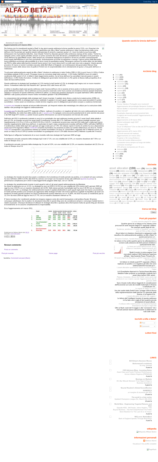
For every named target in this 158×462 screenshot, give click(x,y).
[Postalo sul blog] (7, 236)
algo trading (122, 197)
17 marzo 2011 (122, 124)
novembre (121, 84)
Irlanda (122, 189)
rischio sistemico (135, 193)
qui (26, 115)
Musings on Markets (144, 379)
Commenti (145, 326)
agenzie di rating (150, 185)
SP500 (119, 203)
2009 (117, 156)
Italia (129, 175)
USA (142, 179)
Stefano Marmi (151, 441)
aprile (119, 99)
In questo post (9, 105)
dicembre (121, 81)
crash (150, 179)
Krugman (136, 185)
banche (149, 168)
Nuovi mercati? (122, 111)
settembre (121, 88)
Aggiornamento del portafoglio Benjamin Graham (135, 106)
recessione (113, 199)
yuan (145, 193)
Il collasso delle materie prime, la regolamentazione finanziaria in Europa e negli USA (137, 305)
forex (149, 181)
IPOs (126, 185)
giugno (120, 95)
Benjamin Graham (126, 177)
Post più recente (8, 253)
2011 (117, 79)
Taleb (125, 203)
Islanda (123, 199)
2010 (117, 154)
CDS (137, 175)
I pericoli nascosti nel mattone (128, 133)
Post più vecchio (99, 253)
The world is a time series (142, 397)
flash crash (113, 181)
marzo (119, 102)
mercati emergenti (140, 191)
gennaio (120, 151)
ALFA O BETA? (28, 10)
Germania (116, 185)
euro (138, 168)
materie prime (142, 189)
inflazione (125, 181)
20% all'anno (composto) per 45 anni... (131, 147)
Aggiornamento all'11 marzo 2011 (129, 131)
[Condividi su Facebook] (12, 236)
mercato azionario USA (124, 173)
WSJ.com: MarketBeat (143, 417)
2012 (117, 77)
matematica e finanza (143, 201)
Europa (112, 175)
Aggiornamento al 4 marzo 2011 (18, 45)
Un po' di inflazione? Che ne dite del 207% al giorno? (136, 127)
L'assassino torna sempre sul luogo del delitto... (134, 142)
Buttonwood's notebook (142, 363)
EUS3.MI (33, 128)
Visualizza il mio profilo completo (144, 444)
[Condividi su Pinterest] (14, 236)
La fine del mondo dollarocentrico (129, 140)
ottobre (120, 86)
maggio (120, 97)
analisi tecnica (135, 197)
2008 (117, 158)
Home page (53, 253)
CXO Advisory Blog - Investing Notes (137, 370)
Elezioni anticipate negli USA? (128, 122)
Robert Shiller (143, 199)
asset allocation (15, 234)
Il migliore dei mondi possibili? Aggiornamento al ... (135, 115)
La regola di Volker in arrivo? (145, 288)
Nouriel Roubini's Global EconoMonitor (136, 388)
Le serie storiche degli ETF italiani (144, 221)
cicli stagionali (149, 197)
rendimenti (112, 195)
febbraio (120, 149)
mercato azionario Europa (143, 187)
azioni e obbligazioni (145, 177)
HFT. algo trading (142, 195)
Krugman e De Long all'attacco (128, 138)
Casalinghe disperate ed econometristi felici (133, 113)
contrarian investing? (124, 145)
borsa (152, 193)
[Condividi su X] (10, 236)
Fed (141, 181)
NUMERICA (147, 390)
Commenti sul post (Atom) (20, 258)
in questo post (47, 113)
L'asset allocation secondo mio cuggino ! (141, 296)
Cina (134, 181)
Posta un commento (11, 249)
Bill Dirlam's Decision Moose (140, 361)
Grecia (112, 171)
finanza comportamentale (118, 193)
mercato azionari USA (148, 183)
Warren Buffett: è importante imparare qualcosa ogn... (136, 109)
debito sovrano (126, 171)
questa (83, 179)
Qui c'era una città (123, 129)
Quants (132, 199)
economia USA (129, 183)
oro (121, 175)
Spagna (151, 191)
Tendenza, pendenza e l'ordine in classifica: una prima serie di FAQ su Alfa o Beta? (136, 230)
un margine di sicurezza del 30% (140, 392)
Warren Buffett (126, 191)
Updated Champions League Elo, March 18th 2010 (133, 399)
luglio (119, 93)
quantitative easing (120, 187)
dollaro (133, 179)
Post (143, 323)
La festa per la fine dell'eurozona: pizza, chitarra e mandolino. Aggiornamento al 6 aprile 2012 (141, 248)
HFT (154, 171)
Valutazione (143, 171)
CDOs (130, 195)
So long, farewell (146, 365)
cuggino (131, 189)
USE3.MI (7, 129)
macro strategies (127, 201)
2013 (117, 75)
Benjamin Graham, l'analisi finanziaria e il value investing (135, 239)
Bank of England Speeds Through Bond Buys (135, 418)
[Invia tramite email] (5, 236)
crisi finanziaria (145, 173)
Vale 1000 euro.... (123, 118)
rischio (122, 195)
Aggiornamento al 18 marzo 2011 (129, 120)
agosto (120, 90)
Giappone (113, 189)
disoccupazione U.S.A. (117, 179)
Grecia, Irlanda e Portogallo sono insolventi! (133, 104)
